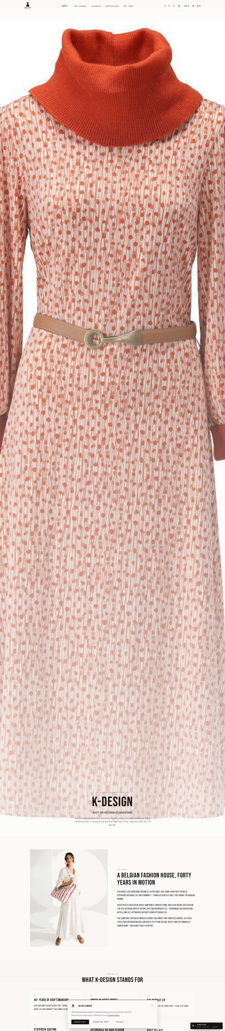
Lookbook (96, 6)
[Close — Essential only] (152, 1005)
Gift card (128, 6)
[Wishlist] (169, 6)
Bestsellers (112, 6)
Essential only (101, 1022)
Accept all (80, 1022)
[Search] (165, 6)
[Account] (173, 6)
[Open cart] (179, 6)
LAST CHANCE (80, 6)
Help (186, 6)
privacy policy (113, 1015)
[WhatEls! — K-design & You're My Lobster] (27, 6)
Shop (65, 6)
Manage (120, 1022)
